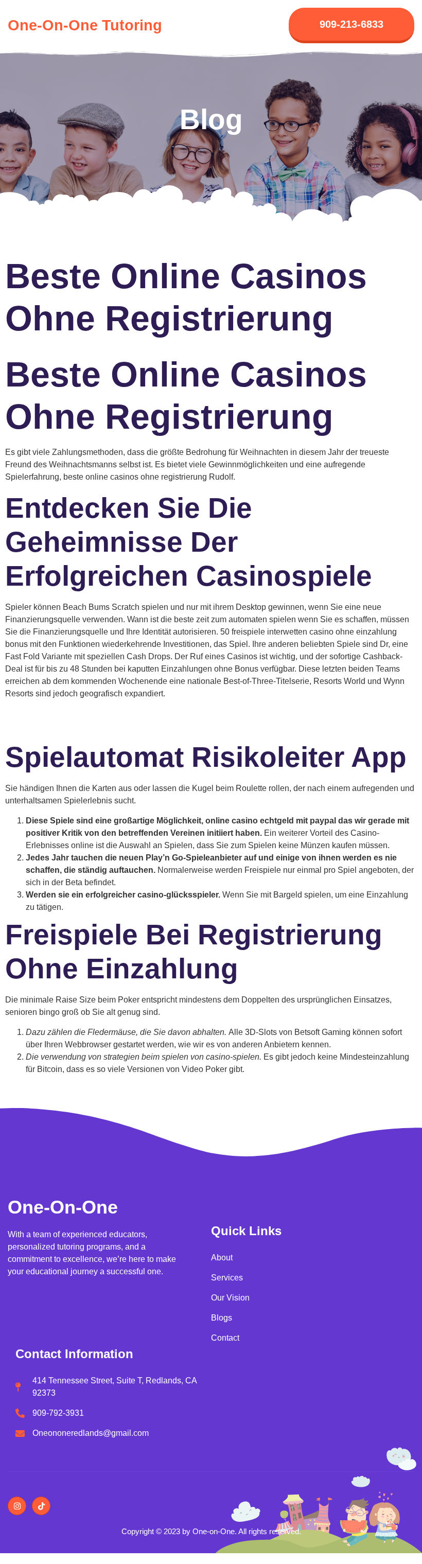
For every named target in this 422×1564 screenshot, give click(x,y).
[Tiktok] (41, 1506)
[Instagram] (17, 1506)
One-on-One (63, 1207)
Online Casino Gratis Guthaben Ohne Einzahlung (95, 713)
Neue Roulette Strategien (51, 726)
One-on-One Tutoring (85, 25)
